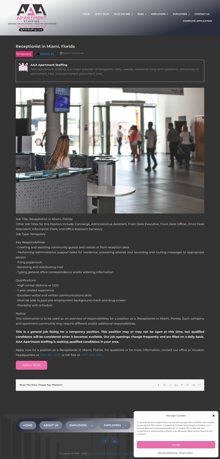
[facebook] (105, 441)
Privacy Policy (186, 452)
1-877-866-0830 (92, 355)
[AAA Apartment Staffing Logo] (32, 5)
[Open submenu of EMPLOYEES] (128, 425)
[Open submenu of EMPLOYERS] (94, 425)
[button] (213, 415)
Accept (176, 444)
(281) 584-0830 (50, 355)
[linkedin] (115, 441)
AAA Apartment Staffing (103, 453)
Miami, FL (47, 54)
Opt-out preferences (167, 452)
